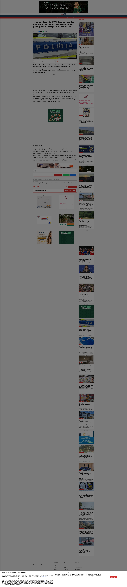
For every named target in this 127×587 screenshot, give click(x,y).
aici (44, 581)
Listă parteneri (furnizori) (59, 578)
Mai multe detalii (44, 576)
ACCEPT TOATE (113, 577)
